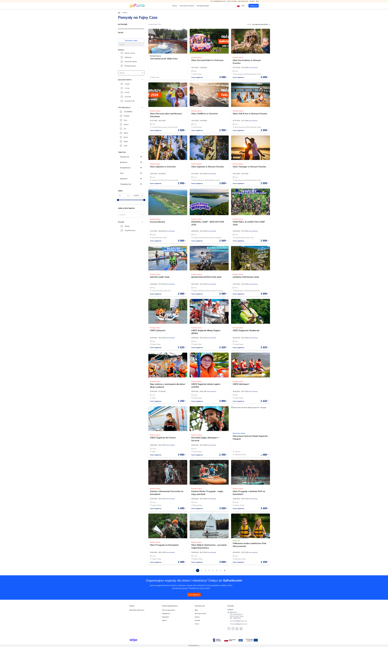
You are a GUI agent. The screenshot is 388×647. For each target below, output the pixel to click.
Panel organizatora (168, 610)
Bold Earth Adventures (136, 610)
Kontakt (197, 620)
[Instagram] (233, 628)
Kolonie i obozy (196, 57)
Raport (164, 620)
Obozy (174, 6)
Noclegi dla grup (203, 6)
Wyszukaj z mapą (131, 40)
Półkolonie (236, 540)
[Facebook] (229, 628)
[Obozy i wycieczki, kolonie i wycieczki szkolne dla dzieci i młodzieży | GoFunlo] (136, 6)
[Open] (142, 214)
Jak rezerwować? (200, 613)
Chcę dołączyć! (194, 595)
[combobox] (129, 215)
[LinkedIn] (241, 628)
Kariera (197, 617)
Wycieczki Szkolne (187, 6)
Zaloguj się (253, 6)
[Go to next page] (224, 570)
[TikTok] (237, 628)
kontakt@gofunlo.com (239, 621)
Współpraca (166, 613)
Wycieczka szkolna (239, 433)
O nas (197, 624)
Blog (196, 610)
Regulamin (165, 617)
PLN (243, 6)
